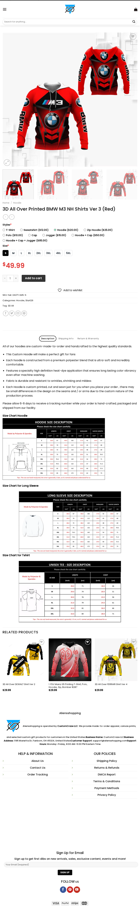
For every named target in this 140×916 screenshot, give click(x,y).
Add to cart (33, 278)
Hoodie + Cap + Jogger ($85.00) (26, 240)
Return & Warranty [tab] (88, 338)
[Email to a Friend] (18, 313)
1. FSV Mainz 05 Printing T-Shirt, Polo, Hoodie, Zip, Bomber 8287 (68, 686)
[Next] (130, 99)
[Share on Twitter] (12, 313)
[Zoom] (7, 162)
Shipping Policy (107, 761)
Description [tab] (47, 338)
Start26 (29, 300)
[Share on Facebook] (6, 313)
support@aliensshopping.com (110, 740)
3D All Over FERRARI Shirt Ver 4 (111, 684)
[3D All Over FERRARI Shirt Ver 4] (116, 659)
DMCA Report (107, 774)
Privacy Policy (106, 795)
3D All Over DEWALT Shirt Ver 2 (19, 684)
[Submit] (134, 22)
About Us (37, 761)
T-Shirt (10, 230)
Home (6, 202)
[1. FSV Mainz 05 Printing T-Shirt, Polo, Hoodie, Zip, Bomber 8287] (70, 659)
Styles (7, 224)
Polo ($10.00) (14, 235)
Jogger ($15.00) (56, 235)
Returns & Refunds (106, 767)
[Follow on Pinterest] (70, 889)
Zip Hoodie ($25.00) (100, 230)
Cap (34, 235)
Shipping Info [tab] (66, 338)
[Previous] (9, 99)
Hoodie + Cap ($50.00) (89, 235)
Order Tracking (37, 774)
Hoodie (17, 202)
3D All (11, 305)
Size (6, 245)
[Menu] (5, 9)
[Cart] (135, 9)
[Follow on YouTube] (77, 889)
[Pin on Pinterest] (24, 313)
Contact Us (37, 767)
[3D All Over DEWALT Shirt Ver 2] (24, 659)
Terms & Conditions (106, 781)
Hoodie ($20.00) (67, 230)
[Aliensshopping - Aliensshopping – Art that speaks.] (70, 9)
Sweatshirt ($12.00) (36, 230)
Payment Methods (106, 788)
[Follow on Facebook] (63, 889)
